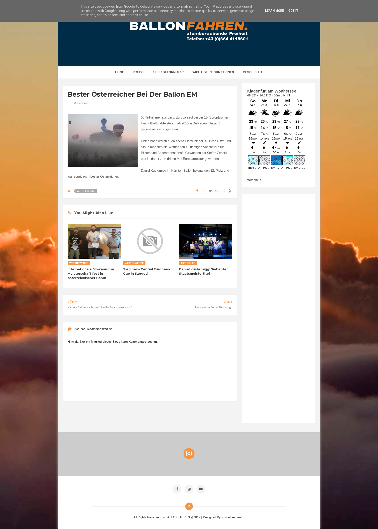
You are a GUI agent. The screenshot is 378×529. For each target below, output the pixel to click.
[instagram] (189, 489)
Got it (293, 10)
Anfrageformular (168, 72)
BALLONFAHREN (178, 517)
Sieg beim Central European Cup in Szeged (146, 271)
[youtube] (200, 489)
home (119, 72)
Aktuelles (188, 263)
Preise (138, 72)
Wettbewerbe (86, 191)
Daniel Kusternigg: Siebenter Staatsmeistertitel (203, 271)
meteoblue (254, 180)
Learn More (274, 10)
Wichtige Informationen (213, 72)
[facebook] (177, 489)
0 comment (83, 103)
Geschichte (253, 72)
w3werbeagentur (233, 517)
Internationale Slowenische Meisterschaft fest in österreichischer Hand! (91, 273)
